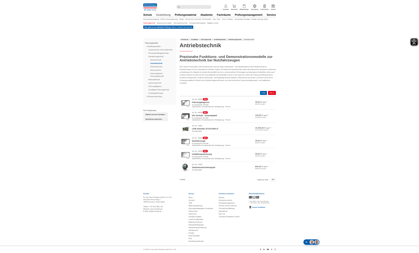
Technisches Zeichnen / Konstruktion (198, 19)
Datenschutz (193, 211)
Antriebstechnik (156, 63)
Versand (191, 200)
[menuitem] (152, 20)
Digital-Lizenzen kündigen (155, 114)
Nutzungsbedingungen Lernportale (201, 208)
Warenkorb (234, 9)
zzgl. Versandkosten (263, 201)
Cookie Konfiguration (196, 219)
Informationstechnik (180, 23)
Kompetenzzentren (225, 200)
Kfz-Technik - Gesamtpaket (204, 115)
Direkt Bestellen (194, 236)
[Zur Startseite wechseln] (150, 5)
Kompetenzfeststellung (197, 23)
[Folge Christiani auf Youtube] (268, 249)
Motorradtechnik (154, 79)
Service (271, 14)
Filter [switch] (271, 93)
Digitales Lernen (212, 23)
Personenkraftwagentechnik (158, 53)
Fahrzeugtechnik (149, 23)
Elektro (173, 27)
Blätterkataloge (244, 9)
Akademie (206, 14)
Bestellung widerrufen (154, 119)
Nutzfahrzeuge (198, 141)
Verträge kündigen (195, 217)
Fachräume (224, 14)
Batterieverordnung (195, 222)
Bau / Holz (216, 19)
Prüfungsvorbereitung (154, 96)
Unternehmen (265, 9)
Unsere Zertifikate (258, 207)
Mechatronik (187, 27)
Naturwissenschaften (164, 23)
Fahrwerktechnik (156, 67)
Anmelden (226, 9)
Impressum (193, 214)
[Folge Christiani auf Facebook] (260, 249)
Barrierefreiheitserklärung (197, 227)
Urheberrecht (193, 230)
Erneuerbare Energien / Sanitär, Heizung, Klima (251, 19)
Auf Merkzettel (268, 106)
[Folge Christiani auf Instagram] (275, 249)
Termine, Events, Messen (228, 206)
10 (273, 179)
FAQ (190, 238)
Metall (181, 19)
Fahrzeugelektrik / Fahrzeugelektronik (157, 75)
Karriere (273, 9)
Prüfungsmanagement (248, 14)
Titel (263, 93)
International (254, 9)
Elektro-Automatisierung (169, 19)
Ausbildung (163, 14)
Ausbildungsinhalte (154, 46)
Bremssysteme (156, 70)
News (191, 197)
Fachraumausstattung (151, 19)
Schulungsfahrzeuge (155, 93)
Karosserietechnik (155, 83)
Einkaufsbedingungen (196, 225)
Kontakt (191, 233)
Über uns (222, 214)
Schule (147, 14)
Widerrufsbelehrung (195, 206)
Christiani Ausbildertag (226, 208)
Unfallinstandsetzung (202, 154)
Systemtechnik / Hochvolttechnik (160, 50)
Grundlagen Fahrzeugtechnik (158, 90)
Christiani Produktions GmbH (229, 217)
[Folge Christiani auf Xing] (271, 249)
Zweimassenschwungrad (203, 167)
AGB (190, 203)
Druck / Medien (227, 19)
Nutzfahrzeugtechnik (156, 56)
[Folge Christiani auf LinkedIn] (264, 249)
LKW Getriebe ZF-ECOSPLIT (205, 129)
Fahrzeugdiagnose (155, 86)
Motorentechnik (156, 60)
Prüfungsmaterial (185, 14)
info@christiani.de (155, 211)
